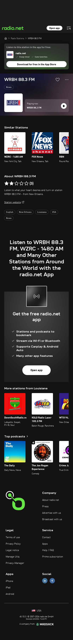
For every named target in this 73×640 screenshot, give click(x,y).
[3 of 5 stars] (16, 183)
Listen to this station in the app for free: (28, 47)
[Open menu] (69, 28)
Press (45, 506)
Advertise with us (51, 513)
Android (10, 594)
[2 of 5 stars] (11, 183)
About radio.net (50, 500)
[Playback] (64, 106)
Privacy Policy (13, 544)
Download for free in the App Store (36, 64)
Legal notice (12, 550)
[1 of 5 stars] (6, 183)
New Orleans (25, 212)
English (9, 212)
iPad (8, 587)
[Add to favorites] (57, 79)
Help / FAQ (48, 550)
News (9, 87)
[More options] (67, 80)
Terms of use (13, 537)
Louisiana (41, 212)
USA (54, 212)
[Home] (5, 38)
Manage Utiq (12, 556)
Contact (46, 537)
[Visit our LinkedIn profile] (44, 580)
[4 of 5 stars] (21, 183)
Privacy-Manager (15, 563)
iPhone (9, 581)
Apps (45, 544)
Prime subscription (52, 556)
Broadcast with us (52, 519)
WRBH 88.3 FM (34, 108)
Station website (12, 202)
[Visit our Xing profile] (52, 580)
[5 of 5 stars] (26, 183)
